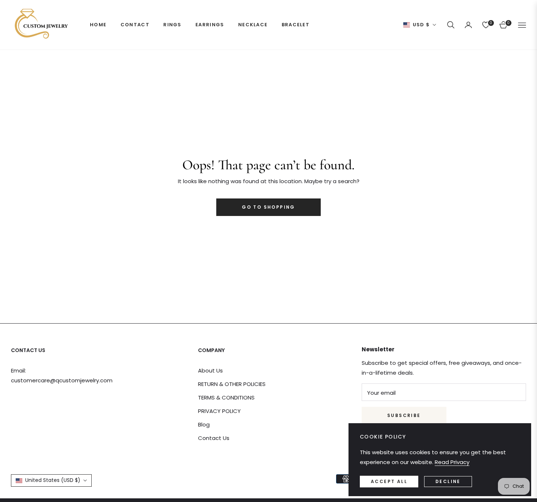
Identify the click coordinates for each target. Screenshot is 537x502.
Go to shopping (268, 207)
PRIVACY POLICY (219, 411)
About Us (210, 370)
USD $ (421, 25)
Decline (448, 481)
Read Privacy (452, 462)
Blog (204, 424)
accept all (389, 481)
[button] (451, 25)
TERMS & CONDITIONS (226, 397)
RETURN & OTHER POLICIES (232, 384)
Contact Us (213, 438)
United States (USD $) (52, 480)
